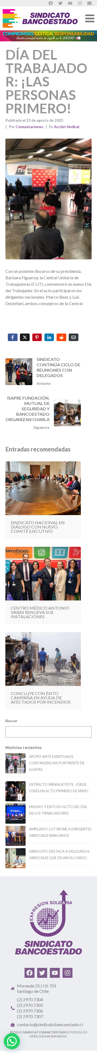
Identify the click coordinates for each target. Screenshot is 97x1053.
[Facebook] (29, 973)
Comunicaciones (29, 126)
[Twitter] (42, 973)
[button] (12, 1041)
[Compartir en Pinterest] (37, 337)
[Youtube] (55, 973)
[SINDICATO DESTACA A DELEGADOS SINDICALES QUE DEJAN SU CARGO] (15, 858)
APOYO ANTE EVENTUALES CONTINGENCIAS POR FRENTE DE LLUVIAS (57, 763)
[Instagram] (67, 973)
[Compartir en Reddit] (61, 337)
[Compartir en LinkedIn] (49, 337)
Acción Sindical (66, 126)
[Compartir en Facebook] (13, 337)
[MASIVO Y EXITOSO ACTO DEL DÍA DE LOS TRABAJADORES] (15, 814)
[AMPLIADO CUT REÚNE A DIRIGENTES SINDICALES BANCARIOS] (15, 836)
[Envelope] (89, 3)
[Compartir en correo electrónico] (73, 337)
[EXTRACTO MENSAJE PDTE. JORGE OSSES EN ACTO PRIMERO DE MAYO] (15, 791)
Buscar (11, 720)
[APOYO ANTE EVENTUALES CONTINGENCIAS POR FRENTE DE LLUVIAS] (15, 763)
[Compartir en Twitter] (25, 337)
